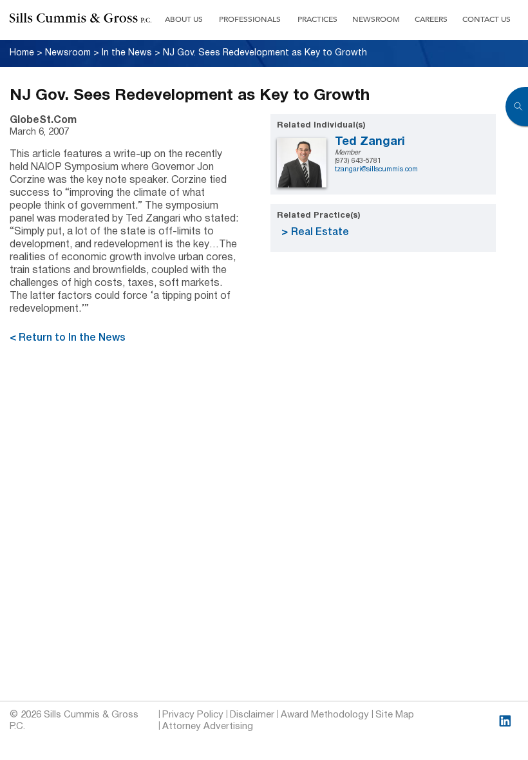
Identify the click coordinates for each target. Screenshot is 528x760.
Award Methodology (325, 714)
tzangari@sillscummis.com (376, 169)
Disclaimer (252, 714)
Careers (431, 19)
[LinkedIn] (505, 721)
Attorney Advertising (207, 726)
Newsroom (376, 19)
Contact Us (486, 19)
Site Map (394, 714)
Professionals (250, 19)
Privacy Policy (192, 714)
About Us (184, 19)
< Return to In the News (68, 338)
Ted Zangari (370, 142)
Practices (317, 19)
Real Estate (320, 232)
